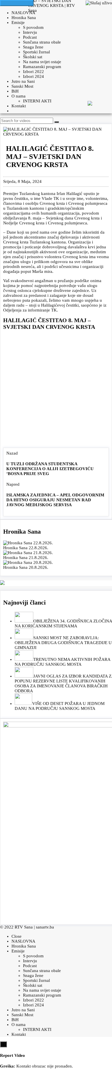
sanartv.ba (45, 927)
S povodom (33, 27)
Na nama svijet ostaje (42, 61)
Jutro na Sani (23, 81)
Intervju (30, 32)
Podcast (30, 37)
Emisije (18, 22)
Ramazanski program (42, 66)
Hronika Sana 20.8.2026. (25, 567)
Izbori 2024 (33, 76)
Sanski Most (22, 86)
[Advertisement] (56, 390)
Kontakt (18, 106)
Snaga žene (33, 47)
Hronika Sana (23, 17)
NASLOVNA (23, 12)
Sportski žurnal (36, 52)
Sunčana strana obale (42, 42)
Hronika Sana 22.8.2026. (25, 547)
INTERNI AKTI (37, 101)
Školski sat (32, 57)
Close (16, 936)
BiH (15, 91)
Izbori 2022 (33, 71)
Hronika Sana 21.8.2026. (25, 557)
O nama (18, 96)
